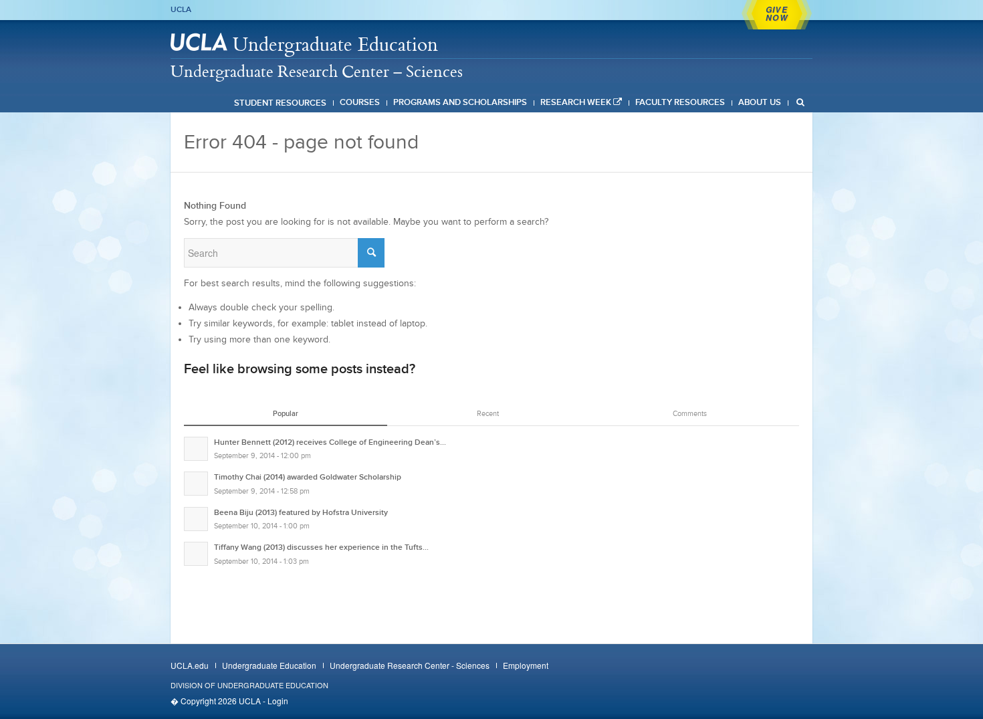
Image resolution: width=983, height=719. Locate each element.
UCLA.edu (190, 665)
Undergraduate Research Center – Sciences (317, 71)
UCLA (181, 9)
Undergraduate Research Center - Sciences (409, 665)
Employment (525, 665)
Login (277, 700)
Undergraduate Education (335, 43)
